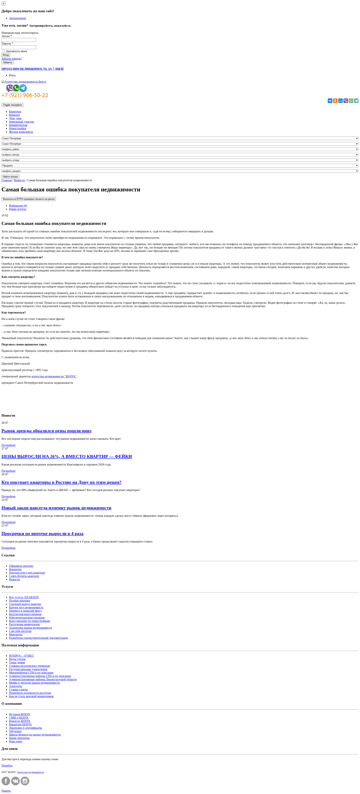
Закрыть (7, 62)
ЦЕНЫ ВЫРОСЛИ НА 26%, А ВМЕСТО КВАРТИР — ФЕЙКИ (67, 456)
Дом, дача (15, 118)
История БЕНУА (19, 714)
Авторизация (17, 18)
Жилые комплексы (21, 131)
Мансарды (15, 634)
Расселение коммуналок (24, 624)
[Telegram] (356, 100)
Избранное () (18, 205)
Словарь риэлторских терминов (29, 665)
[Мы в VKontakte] (15, 784)
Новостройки (17, 128)
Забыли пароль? (12, 58)
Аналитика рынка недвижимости (30, 627)
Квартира (15, 111)
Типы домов (17, 662)
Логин (7, 36)
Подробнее (9, 445)
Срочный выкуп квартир (25, 604)
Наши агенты (17, 209)
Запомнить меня (16, 51)
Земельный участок (21, 121)
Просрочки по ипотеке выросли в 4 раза (42, 533)
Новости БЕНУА (19, 721)
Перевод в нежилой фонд (25, 610)
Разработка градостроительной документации (38, 637)
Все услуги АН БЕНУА (24, 597)
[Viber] (346, 100)
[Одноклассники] (335, 100)
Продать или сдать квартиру (27, 572)
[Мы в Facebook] (6, 784)
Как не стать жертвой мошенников (31, 696)
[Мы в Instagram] (25, 784)
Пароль (7, 43)
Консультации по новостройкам (29, 621)
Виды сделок (17, 659)
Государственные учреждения (28, 669)
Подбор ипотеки (19, 600)
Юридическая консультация (26, 617)
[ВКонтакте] (330, 100)
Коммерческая (18, 125)
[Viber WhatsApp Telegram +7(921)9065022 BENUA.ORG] (25, 96)
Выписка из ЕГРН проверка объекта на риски (28, 199)
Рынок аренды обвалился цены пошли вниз (47, 430)
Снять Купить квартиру (24, 576)
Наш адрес (15, 741)
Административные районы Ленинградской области (43, 679)
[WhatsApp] (351, 100)
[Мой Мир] (340, 100)
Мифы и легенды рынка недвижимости (34, 682)
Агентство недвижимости (30, 772)
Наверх (6, 790)
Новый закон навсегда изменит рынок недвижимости (56, 507)
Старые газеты (18, 689)
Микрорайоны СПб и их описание (31, 672)
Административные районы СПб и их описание (40, 676)
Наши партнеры (19, 738)
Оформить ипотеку (21, 565)
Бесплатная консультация (25, 614)
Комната (14, 114)
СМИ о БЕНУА (18, 717)
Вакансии (15, 569)
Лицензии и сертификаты (25, 727)
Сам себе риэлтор (20, 631)
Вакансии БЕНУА (20, 724)
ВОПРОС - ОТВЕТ (21, 655)
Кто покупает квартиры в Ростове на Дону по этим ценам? (62, 482)
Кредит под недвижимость (26, 607)
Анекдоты (15, 686)
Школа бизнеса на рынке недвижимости (35, 734)
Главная (7, 180)
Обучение (15, 731)
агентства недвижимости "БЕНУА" (54, 376)
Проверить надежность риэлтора (30, 692)
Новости (19, 180)
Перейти (7, 765)
